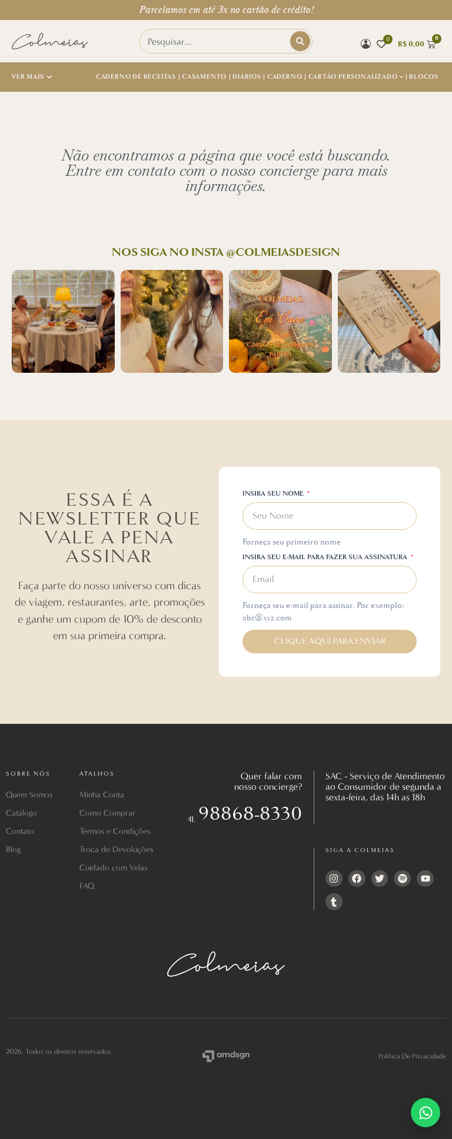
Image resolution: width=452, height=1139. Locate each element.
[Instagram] (334, 878)
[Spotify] (402, 878)
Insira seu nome (273, 494)
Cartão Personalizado (353, 77)
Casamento (204, 77)
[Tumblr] (334, 901)
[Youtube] (425, 878)
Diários (246, 77)
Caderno (285, 77)
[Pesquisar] (300, 41)
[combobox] (215, 41)
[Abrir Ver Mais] (49, 77)
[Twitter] (379, 878)
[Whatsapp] (425, 1112)
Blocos (423, 77)
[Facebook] (356, 878)
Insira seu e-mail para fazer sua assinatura (325, 558)
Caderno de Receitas (136, 77)
